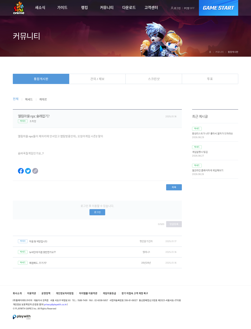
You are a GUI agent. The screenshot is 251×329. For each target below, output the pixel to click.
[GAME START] (218, 8)
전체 (15, 99)
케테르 (43, 99)
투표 (210, 79)
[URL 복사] (35, 172)
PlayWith (22, 317)
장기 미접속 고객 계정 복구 (135, 293)
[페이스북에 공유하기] (21, 172)
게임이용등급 (109, 293)
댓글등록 (174, 224)
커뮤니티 (107, 7)
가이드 (62, 7)
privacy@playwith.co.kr (55, 304)
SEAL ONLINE (19, 8)
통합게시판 (41, 79)
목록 (174, 187)
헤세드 (29, 99)
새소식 (40, 7)
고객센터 (151, 7)
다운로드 (129, 7)
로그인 (177, 8)
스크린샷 (154, 79)
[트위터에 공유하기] (28, 172)
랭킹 (84, 7)
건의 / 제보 (97, 79)
